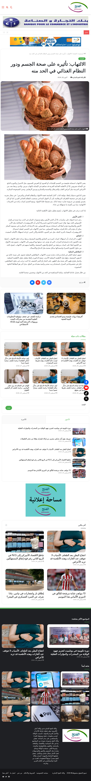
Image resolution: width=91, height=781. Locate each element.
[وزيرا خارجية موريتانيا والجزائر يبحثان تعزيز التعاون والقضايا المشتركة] (75, 713)
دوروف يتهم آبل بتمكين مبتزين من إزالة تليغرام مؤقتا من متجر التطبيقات (45, 439)
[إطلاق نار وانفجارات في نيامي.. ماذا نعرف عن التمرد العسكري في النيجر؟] (24, 580)
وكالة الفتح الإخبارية (78, 77)
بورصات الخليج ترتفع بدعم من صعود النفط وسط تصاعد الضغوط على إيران (57, 32)
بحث (8, 408)
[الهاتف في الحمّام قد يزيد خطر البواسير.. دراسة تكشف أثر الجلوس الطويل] (16, 376)
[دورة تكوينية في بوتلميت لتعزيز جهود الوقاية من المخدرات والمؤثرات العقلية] (79, 431)
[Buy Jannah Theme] (45, 22)
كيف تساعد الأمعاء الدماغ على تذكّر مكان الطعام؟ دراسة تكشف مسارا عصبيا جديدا (45, 388)
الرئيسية (81, 54)
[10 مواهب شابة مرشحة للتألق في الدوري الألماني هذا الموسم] (79, 473)
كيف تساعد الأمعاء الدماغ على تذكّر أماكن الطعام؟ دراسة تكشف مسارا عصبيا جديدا (17, 360)
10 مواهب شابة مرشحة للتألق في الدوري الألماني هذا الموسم (49, 470)
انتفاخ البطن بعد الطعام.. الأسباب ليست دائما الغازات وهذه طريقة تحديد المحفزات (46, 360)
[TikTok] (86, 393)
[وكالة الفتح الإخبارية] (78, 7)
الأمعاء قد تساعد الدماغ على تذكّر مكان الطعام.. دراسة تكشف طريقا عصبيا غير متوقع (74, 388)
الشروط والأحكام (29, 773)
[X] (86, 398)
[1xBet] (45, 41)
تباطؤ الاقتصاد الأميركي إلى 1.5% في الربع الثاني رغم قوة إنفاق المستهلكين (45, 460)
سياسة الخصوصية (42, 773)
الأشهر (67, 419)
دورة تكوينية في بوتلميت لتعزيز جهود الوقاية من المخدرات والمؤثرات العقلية (44, 428)
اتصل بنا (12, 773)
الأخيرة (23, 419)
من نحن (19, 773)
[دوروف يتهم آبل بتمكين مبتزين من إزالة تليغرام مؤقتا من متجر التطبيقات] (79, 442)
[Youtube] (86, 387)
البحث (84, 404)
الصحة (75, 54)
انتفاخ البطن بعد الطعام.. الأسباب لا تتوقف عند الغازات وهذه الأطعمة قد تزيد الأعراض (73, 360)
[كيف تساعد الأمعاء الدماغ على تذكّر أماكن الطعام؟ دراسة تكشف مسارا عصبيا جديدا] (16, 349)
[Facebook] (86, 382)
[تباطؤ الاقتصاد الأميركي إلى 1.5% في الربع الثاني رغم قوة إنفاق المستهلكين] (79, 463)
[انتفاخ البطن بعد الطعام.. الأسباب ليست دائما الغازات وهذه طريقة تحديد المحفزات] (45, 349)
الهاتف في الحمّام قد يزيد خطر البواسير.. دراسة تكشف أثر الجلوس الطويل (17, 388)
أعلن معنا (5, 773)
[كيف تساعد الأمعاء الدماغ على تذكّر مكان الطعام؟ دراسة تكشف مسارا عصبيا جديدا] (45, 376)
